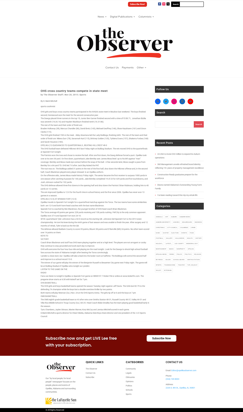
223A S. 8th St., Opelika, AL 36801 (180, 388)
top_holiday (192, 265)
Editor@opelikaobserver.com (183, 370)
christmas (160, 227)
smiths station (193, 259)
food (192, 233)
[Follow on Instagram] (163, 3)
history (198, 238)
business (198, 222)
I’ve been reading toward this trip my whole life (177, 195)
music (171, 249)
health (190, 238)
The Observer (91, 369)
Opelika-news (161, 254)
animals (159, 217)
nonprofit (181, 249)
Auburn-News (185, 217)
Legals (128, 373)
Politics (129, 386)
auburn (174, 217)
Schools (129, 390)
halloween (179, 238)
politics (188, 254)
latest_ (169, 243)
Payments (128, 67)
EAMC (158, 233)
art (166, 217)
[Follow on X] (168, 3)
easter (166, 233)
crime (193, 227)
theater (181, 265)
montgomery (161, 249)
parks (171, 254)
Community (131, 369)
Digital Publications (121, 16)
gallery (169, 238)
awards (176, 222)
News (101, 16)
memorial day (192, 243)
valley (158, 270)
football (159, 238)
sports (158, 265)
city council (172, 227)
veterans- (168, 270)
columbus (184, 227)
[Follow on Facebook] (159, 3)
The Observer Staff (53, 95)
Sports (83, 95)
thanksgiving (169, 265)
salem (168, 259)
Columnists (145, 16)
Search (198, 124)
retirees (159, 259)
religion (197, 254)
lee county (179, 243)
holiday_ (159, 243)
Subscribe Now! (137, 4)
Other (140, 67)
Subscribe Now (161, 338)
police (179, 254)
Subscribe (90, 377)
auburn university (163, 222)
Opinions (129, 381)
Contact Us (112, 67)
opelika (191, 249)
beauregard (187, 222)
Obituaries (130, 377)
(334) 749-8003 (172, 379)
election (175, 233)
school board (178, 259)
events (184, 233)
